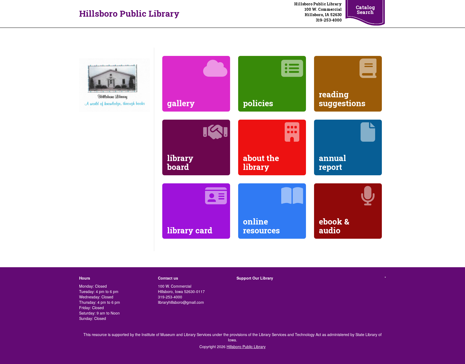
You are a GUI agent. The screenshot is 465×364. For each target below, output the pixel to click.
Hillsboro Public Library (129, 13)
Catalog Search (365, 9)
